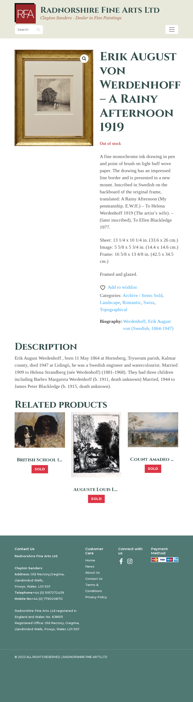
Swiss (148, 302)
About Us (92, 572)
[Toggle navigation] (171, 29)
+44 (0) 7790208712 (47, 599)
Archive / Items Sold (142, 295)
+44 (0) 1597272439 (48, 592)
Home (90, 560)
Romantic (131, 302)
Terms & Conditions (93, 588)
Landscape (110, 302)
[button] (84, 58)
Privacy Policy (96, 597)
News (89, 566)
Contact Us (94, 578)
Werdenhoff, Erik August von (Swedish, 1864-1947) (148, 325)
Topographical (113, 309)
